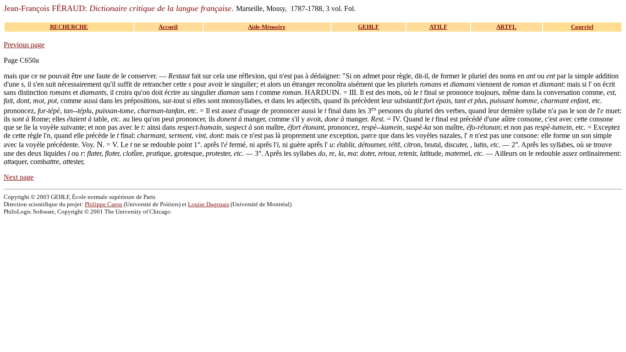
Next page (18, 177)
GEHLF (368, 26)
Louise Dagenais (208, 204)
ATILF (438, 26)
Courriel (582, 26)
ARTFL (506, 26)
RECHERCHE (69, 26)
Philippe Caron (103, 204)
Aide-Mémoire (267, 26)
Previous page (24, 45)
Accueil (168, 26)
